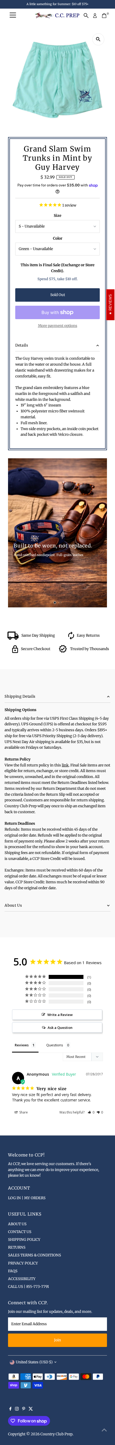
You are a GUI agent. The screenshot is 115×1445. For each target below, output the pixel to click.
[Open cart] (104, 15)
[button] (91, 1112)
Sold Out (57, 295)
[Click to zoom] (98, 39)
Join (57, 1340)
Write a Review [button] (60, 1014)
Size (57, 215)
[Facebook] (10, 1409)
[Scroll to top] (104, 1430)
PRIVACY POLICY (23, 1263)
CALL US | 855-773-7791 (28, 1286)
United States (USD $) (34, 1362)
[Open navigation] (13, 15)
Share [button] (23, 1112)
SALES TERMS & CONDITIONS (34, 1255)
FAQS (12, 1271)
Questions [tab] (54, 1045)
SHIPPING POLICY (24, 1239)
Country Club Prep (56, 1434)
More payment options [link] (57, 325)
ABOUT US (17, 1224)
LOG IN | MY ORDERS (26, 1198)
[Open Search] (86, 15)
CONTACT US (19, 1232)
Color (57, 238)
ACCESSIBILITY (22, 1279)
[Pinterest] (23, 1409)
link (65, 765)
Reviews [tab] (22, 1045)
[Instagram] (17, 1409)
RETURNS (16, 1247)
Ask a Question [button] (60, 1027)
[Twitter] (30, 1409)
